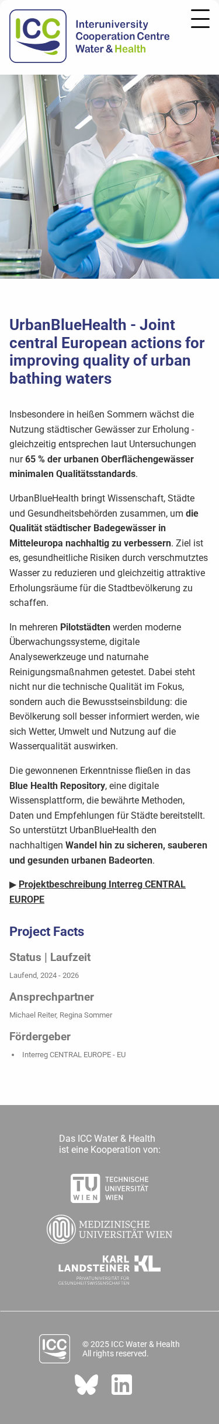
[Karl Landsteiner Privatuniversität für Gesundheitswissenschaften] (109, 1266)
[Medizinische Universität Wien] (110, 1225)
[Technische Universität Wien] (109, 1185)
